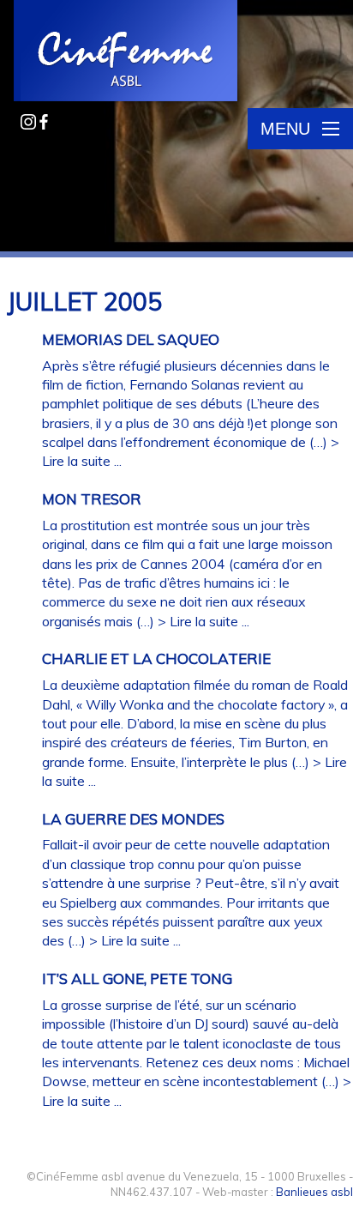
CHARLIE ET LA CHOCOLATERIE (156, 658)
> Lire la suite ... (203, 621)
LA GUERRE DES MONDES (133, 819)
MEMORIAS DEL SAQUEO (130, 339)
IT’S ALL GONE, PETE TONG (137, 978)
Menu (285, 128)
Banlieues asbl (314, 1192)
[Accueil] (126, 52)
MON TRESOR (91, 499)
